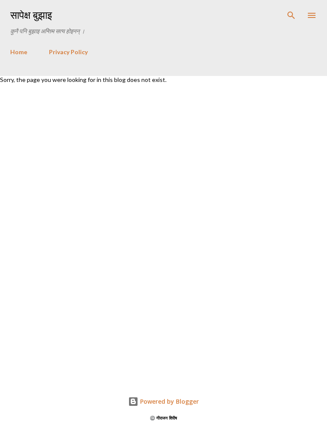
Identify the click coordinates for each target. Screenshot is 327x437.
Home (18, 51)
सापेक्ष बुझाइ (31, 15)
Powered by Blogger (168, 401)
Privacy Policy (68, 51)
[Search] (291, 15)
